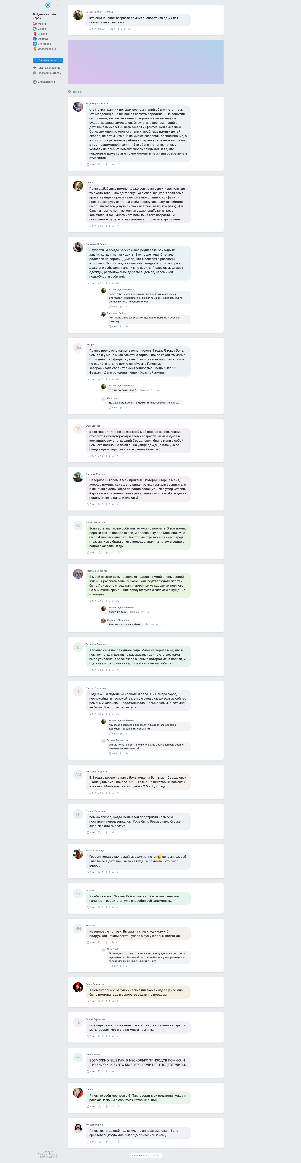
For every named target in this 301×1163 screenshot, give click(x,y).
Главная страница (49, 67)
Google (42, 28)
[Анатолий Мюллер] (79, 477)
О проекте (48, 1151)
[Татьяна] (79, 186)
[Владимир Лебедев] (79, 247)
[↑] (118, 29)
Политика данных (48, 1156)
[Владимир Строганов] (79, 107)
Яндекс (42, 33)
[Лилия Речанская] (79, 987)
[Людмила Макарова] (79, 574)
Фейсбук (43, 38)
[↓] (124, 29)
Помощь (53, 1154)
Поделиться (129, 28)
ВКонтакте (44, 43)
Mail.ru (42, 23)
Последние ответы (49, 72)
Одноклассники (47, 48)
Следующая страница (145, 1155)
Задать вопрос (48, 60)
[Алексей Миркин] (79, 1128)
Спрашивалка (46, 81)
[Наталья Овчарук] (79, 854)
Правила (42, 1154)
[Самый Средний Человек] (79, 15)
